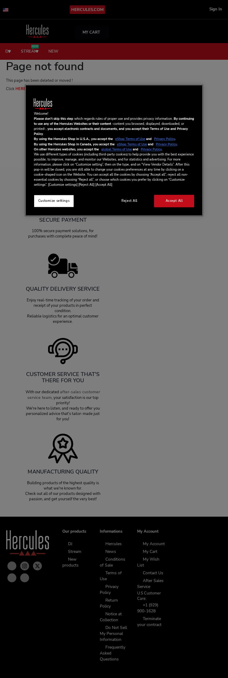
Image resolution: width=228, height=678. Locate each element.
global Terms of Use (116, 149)
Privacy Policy (164, 139)
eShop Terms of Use (130, 139)
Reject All (129, 201)
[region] (114, 150)
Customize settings (53, 201)
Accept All (174, 201)
